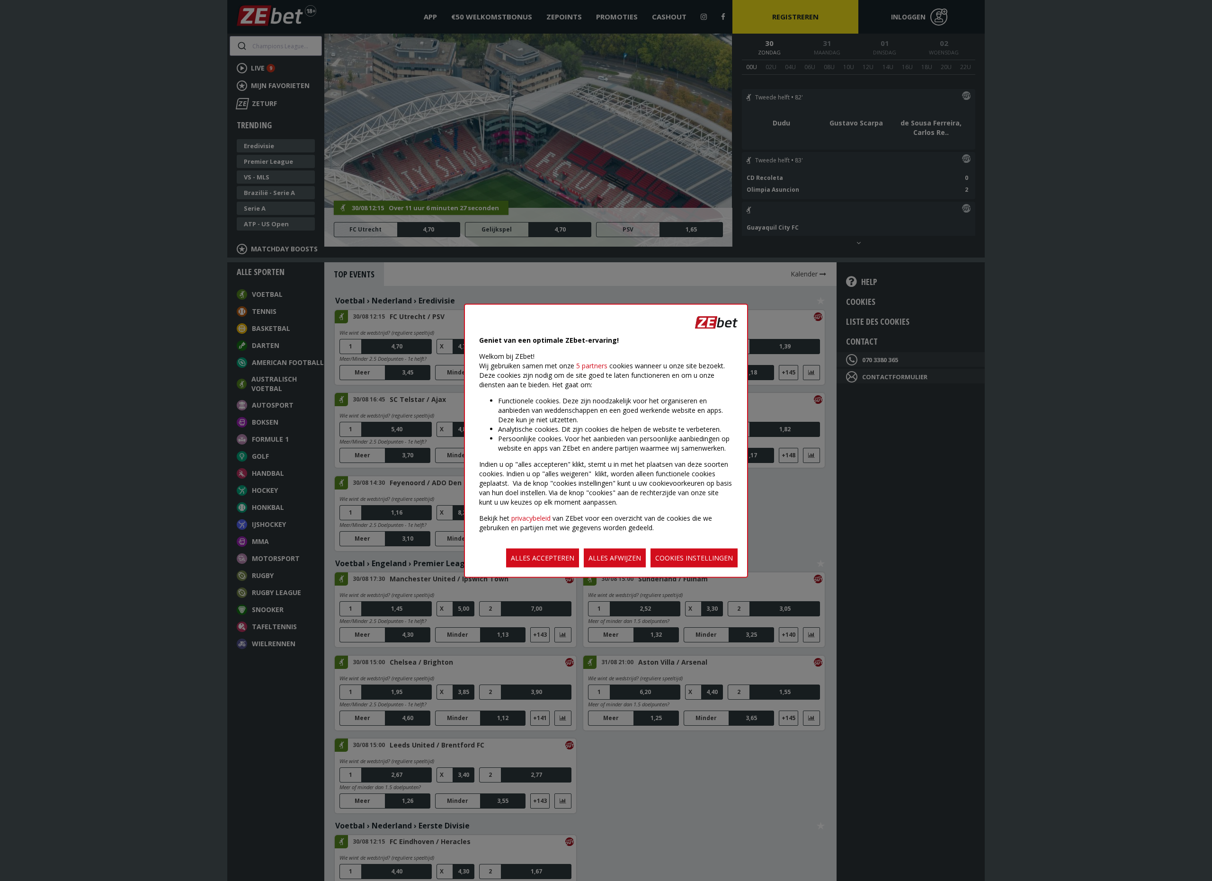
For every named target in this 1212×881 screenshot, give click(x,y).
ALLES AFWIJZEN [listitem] (614, 557)
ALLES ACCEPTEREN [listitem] (542, 557)
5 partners (591, 365)
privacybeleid (531, 517)
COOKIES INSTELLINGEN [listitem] (694, 557)
